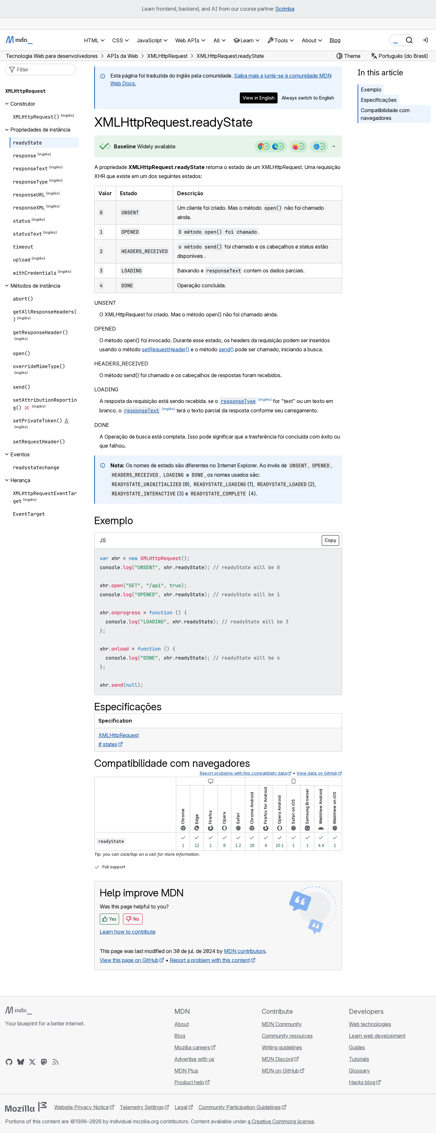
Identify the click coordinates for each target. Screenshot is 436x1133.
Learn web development (377, 1035)
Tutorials (359, 1059)
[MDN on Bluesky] (21, 1062)
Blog (335, 40)
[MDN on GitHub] (9, 1062)
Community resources (287, 1035)
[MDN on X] (32, 1062)
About (181, 1024)
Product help (189, 1082)
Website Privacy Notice (81, 1107)
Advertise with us (194, 1059)
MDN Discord (277, 1059)
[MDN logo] (18, 1010)
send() (226, 349)
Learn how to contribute (128, 931)
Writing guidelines (282, 1047)
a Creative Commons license (281, 1121)
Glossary (359, 1070)
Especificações (379, 100)
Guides (357, 1047)
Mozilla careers (192, 1047)
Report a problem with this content (210, 960)
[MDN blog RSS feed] (55, 1062)
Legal (181, 1107)
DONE (101, 425)
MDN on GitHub (280, 1070)
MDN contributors (245, 951)
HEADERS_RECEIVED (121, 363)
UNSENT (105, 303)
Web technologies (370, 1024)
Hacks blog (362, 1082)
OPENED (105, 328)
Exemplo (371, 89)
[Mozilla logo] (25, 1107)
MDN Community (282, 1024)
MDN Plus (186, 1070)
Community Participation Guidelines (239, 1107)
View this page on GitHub (129, 960)
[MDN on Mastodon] (44, 1062)
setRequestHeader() (165, 349)
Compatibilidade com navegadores (385, 114)
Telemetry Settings (142, 1107)
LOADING (106, 389)
